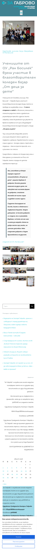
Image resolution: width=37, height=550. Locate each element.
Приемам (18, 537)
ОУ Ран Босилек (8, 53)
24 (3, 477)
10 (3, 471)
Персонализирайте (18, 541)
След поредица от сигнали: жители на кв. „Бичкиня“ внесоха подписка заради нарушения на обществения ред (18, 344)
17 (3, 474)
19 (12, 474)
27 (17, 477)
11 (7, 471)
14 (21, 471)
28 (21, 477)
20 (17, 474)
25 (8, 477)
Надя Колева (7, 51)
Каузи (21, 51)
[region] (18, 533)
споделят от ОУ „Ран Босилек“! (13, 242)
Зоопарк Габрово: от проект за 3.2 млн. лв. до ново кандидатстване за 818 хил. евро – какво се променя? (18, 366)
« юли (4, 484)
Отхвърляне (18, 546)
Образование (28, 51)
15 (26, 471)
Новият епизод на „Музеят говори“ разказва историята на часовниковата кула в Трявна (17, 355)
